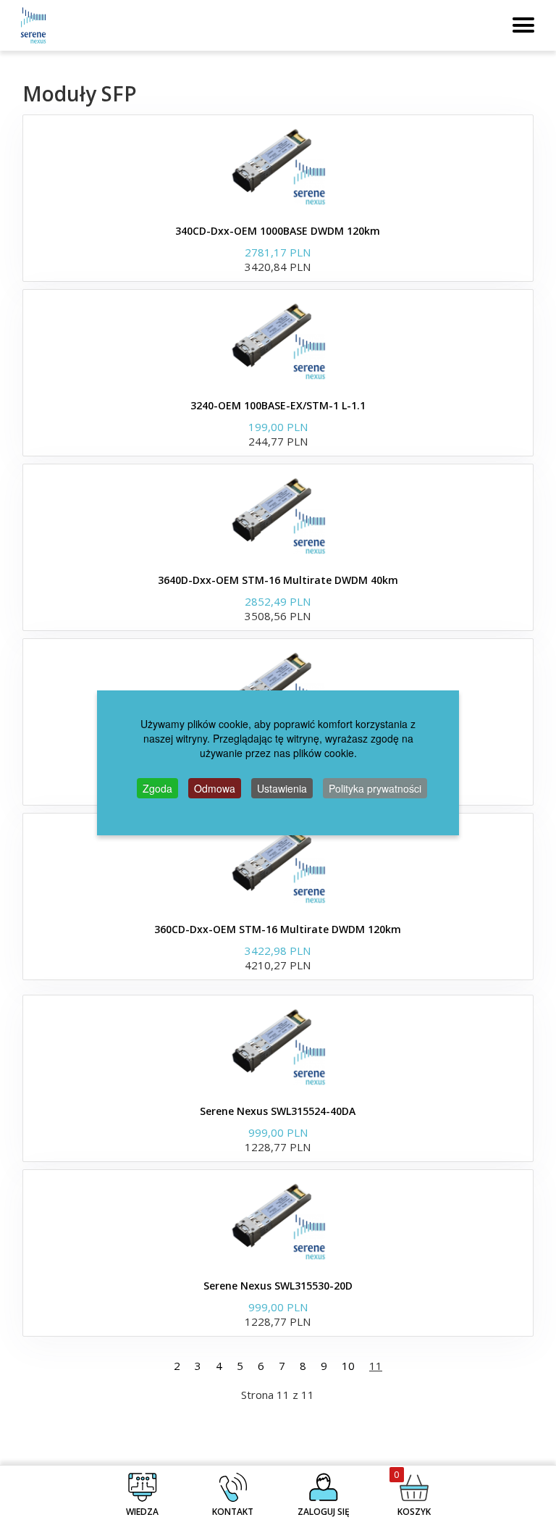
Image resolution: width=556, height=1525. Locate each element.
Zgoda (157, 788)
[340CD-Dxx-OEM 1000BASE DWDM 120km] (278, 165)
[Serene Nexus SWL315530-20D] (278, 1220)
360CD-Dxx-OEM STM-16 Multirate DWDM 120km (277, 929)
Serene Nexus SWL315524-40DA (277, 1111)
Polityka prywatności (375, 788)
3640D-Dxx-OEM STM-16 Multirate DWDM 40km (278, 580)
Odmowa (214, 788)
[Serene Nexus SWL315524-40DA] (278, 1046)
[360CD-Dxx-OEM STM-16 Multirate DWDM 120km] (278, 864)
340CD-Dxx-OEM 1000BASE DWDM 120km (277, 231)
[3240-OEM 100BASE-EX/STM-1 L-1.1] (278, 340)
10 (348, 1365)
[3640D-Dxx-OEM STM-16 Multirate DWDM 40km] (278, 515)
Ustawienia (282, 788)
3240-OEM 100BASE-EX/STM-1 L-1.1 (278, 405)
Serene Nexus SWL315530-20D (278, 1285)
